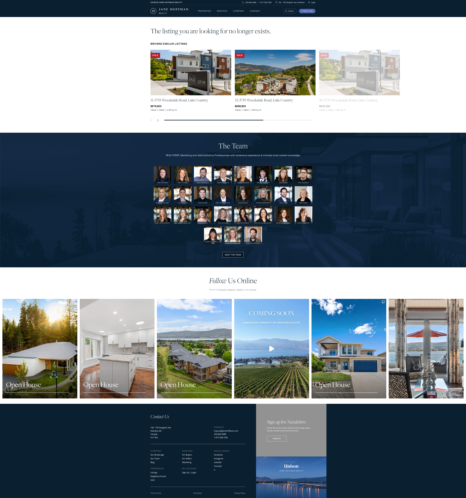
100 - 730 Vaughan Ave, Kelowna (291, 2)
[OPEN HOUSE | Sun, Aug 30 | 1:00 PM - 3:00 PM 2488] (349, 348)
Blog (152, 462)
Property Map (307, 11)
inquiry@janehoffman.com (226, 431)
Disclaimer (197, 493)
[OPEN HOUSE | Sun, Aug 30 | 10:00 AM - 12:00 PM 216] (194, 348)
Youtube (218, 466)
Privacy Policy (239, 493)
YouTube (252, 289)
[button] (159, 121)
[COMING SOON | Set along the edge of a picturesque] (271, 348)
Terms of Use (155, 493)
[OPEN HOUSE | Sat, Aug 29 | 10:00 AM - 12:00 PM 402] (117, 348)
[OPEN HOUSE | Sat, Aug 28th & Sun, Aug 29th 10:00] (39, 348)
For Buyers (187, 454)
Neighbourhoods (158, 476)
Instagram (231, 289)
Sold (152, 480)
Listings (153, 472)
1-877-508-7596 (265, 2)
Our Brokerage (157, 454)
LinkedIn (239, 289)
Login (313, 2)
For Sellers (187, 458)
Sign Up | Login (189, 472)
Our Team (155, 458)
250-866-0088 (250, 2)
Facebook (222, 289)
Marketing (186, 462)
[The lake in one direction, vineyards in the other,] (426, 348)
